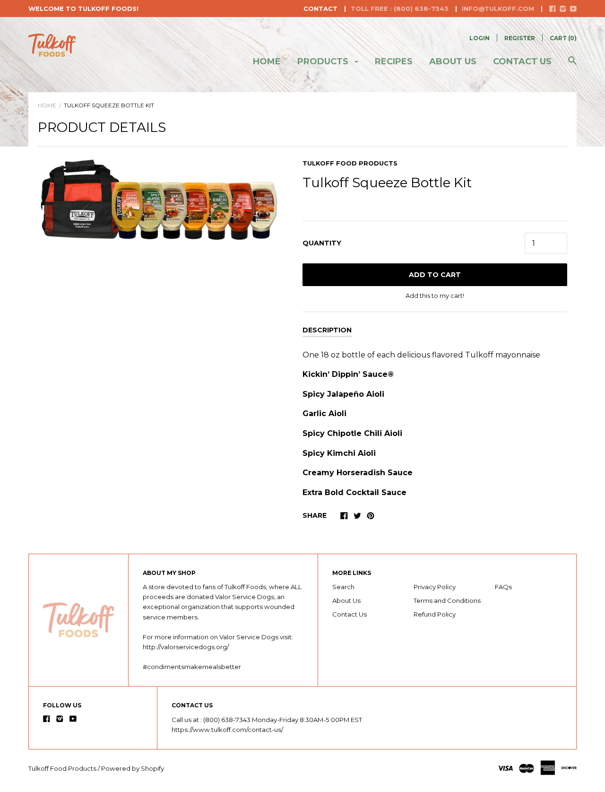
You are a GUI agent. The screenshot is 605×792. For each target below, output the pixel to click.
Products (324, 61)
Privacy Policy (435, 587)
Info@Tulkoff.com (498, 8)
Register (519, 38)
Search (343, 587)
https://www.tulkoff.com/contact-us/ (227, 729)
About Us (346, 600)
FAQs (503, 587)
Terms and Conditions (447, 600)
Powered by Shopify (132, 768)
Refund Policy (435, 614)
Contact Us (522, 61)
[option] (159, 199)
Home (267, 61)
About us (452, 61)
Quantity (321, 243)
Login (479, 38)
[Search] (572, 65)
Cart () (563, 38)
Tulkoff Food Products (350, 163)
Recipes (394, 61)
